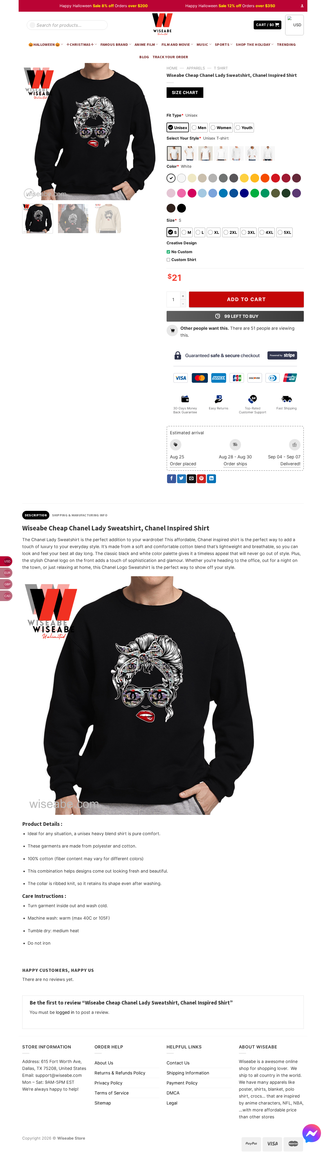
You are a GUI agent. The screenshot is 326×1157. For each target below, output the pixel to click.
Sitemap (103, 1102)
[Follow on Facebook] (232, 24)
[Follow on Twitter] (239, 24)
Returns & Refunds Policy (120, 1072)
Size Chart (185, 92)
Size (172, 220)
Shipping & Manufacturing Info (79, 515)
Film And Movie (176, 44)
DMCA (173, 1092)
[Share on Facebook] (171, 478)
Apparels (196, 68)
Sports (222, 44)
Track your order (170, 56)
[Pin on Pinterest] (201, 478)
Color (173, 166)
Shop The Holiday (253, 44)
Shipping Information (188, 1072)
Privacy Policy (108, 1082)
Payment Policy (182, 1082)
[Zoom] (29, 193)
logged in (65, 1012)
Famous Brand (114, 44)
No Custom (181, 251)
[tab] (35, 515)
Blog (144, 56)
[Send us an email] (246, 24)
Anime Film (145, 44)
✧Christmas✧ (80, 44)
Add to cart (246, 299)
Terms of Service (112, 1092)
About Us (104, 1062)
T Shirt (221, 68)
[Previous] (31, 131)
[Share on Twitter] (181, 478)
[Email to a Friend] (191, 478)
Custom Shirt (183, 259)
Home (172, 68)
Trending (286, 44)
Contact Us (178, 1062)
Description (36, 515)
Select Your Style (184, 138)
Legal (172, 1102)
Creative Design (182, 243)
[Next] (150, 131)
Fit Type (175, 115)
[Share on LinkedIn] (211, 478)
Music (202, 44)
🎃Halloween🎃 (44, 44)
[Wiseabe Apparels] (163, 25)
